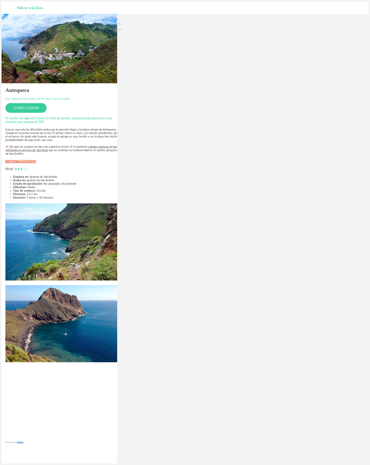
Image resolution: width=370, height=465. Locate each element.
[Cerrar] (9, 7)
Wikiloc (20, 442)
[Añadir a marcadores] (100, 458)
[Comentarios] (109, 458)
